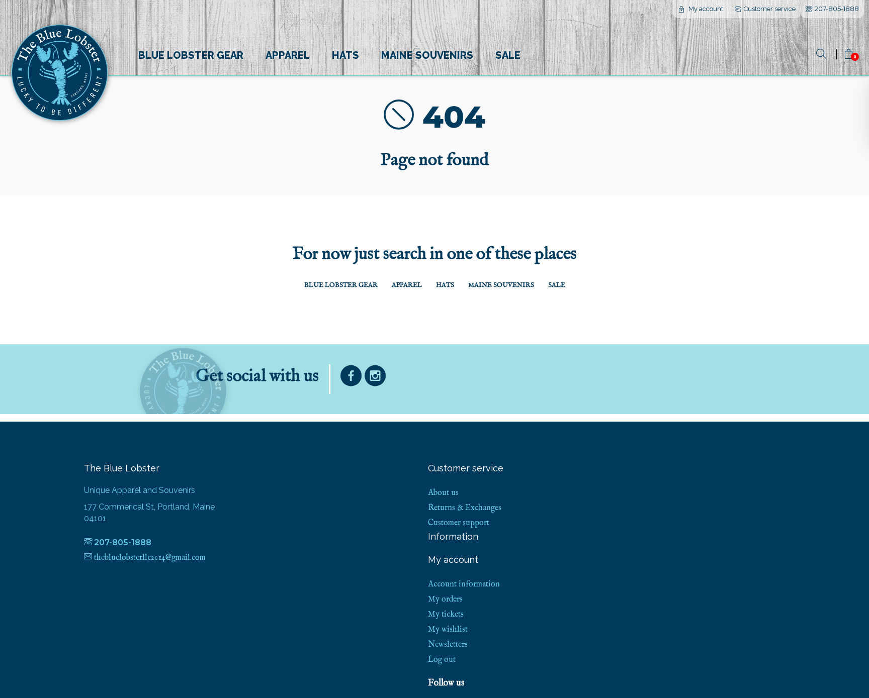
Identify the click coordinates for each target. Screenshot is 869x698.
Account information (464, 584)
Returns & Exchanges (464, 508)
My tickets (446, 615)
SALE (507, 55)
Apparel (288, 55)
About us (443, 493)
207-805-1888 (837, 9)
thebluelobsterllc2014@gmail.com (150, 558)
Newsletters (448, 645)
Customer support (458, 523)
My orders (445, 599)
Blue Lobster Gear (190, 55)
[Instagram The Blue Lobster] (375, 378)
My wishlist (448, 630)
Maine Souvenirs (427, 55)
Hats (345, 55)
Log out (442, 660)
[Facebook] (351, 378)
